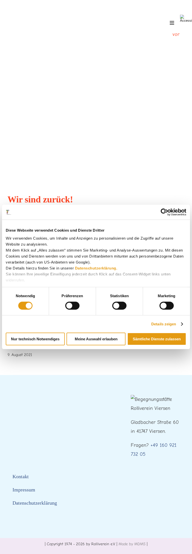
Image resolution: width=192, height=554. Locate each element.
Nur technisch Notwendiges (35, 339)
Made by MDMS (132, 544)
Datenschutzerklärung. (96, 268)
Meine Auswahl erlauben (96, 339)
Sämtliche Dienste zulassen (157, 339)
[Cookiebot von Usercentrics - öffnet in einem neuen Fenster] (164, 212)
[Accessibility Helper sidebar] (186, 18)
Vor (176, 34)
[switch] (72, 306)
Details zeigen (163, 324)
